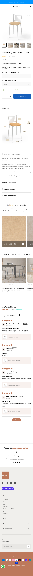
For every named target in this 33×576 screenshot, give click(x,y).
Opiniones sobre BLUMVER (9, 508)
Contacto (5, 502)
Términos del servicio (23, 569)
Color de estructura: (9, 80)
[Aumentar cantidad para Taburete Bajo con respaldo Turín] (10, 96)
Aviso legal (17, 569)
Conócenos (5, 499)
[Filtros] (3, 315)
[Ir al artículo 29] (16, 45)
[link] (14, 270)
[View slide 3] (17, 463)
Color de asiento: (10, 72)
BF (4, 511)
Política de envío (24, 567)
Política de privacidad (9, 567)
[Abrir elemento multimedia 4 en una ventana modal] (28, 14)
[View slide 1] (14, 463)
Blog (4, 504)
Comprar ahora (16, 102)
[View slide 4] (19, 463)
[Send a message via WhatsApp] (3, 566)
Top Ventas (5, 506)
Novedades (5, 513)
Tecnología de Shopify (20, 565)
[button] (5, 337)
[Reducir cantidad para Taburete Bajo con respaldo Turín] (3, 96)
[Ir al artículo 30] (22, 45)
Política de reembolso (17, 567)
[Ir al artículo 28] (10, 45)
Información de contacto (10, 569)
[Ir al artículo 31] (29, 45)
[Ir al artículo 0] (4, 45)
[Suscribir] (28, 546)
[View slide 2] (15, 463)
